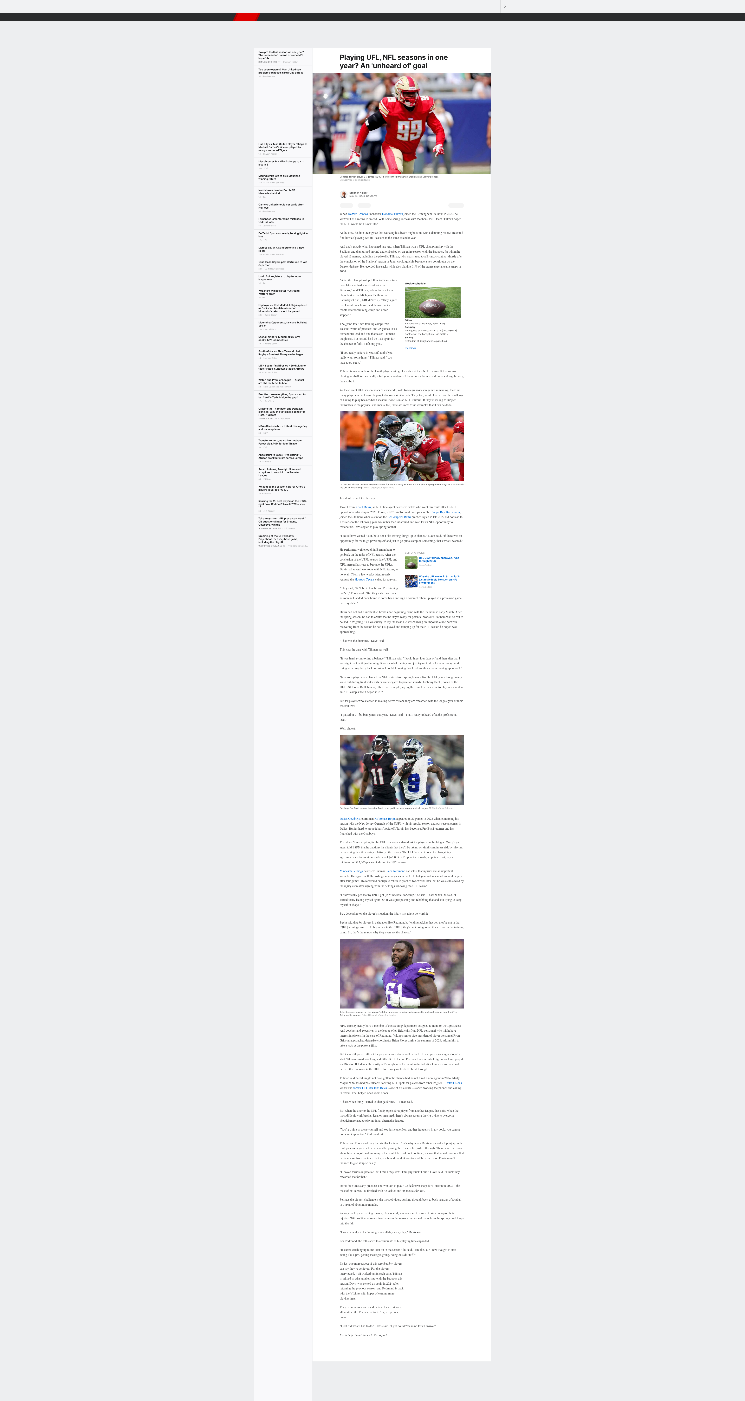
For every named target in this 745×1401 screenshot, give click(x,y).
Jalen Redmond (395, 871)
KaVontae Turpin (385, 818)
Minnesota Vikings (351, 871)
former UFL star (363, 1088)
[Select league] (248, 6)
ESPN (247, 17)
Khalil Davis (363, 507)
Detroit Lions (453, 1083)
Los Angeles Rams (399, 517)
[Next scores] (504, 6)
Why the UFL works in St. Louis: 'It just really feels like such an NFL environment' (439, 579)
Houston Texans (364, 579)
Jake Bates (380, 1088)
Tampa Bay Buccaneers (445, 512)
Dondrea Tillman (392, 214)
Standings (410, 348)
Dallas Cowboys (350, 818)
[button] (495, 17)
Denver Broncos (358, 214)
